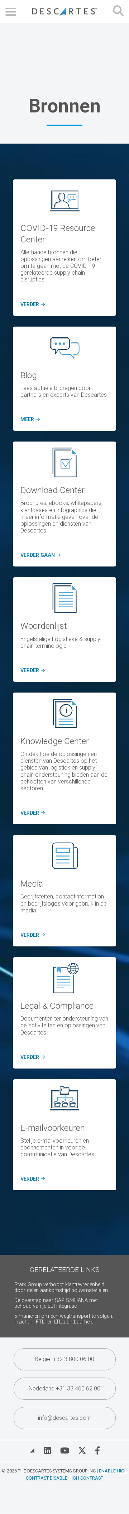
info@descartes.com (64, 1417)
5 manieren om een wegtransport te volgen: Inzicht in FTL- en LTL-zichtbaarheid (63, 1319)
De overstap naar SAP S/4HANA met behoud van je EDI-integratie (56, 1303)
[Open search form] (118, 11)
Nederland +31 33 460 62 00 (64, 1388)
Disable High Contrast (76, 1478)
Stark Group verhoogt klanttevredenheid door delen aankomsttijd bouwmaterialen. (61, 1287)
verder (31, 305)
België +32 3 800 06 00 (64, 1359)
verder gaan (39, 555)
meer (29, 420)
